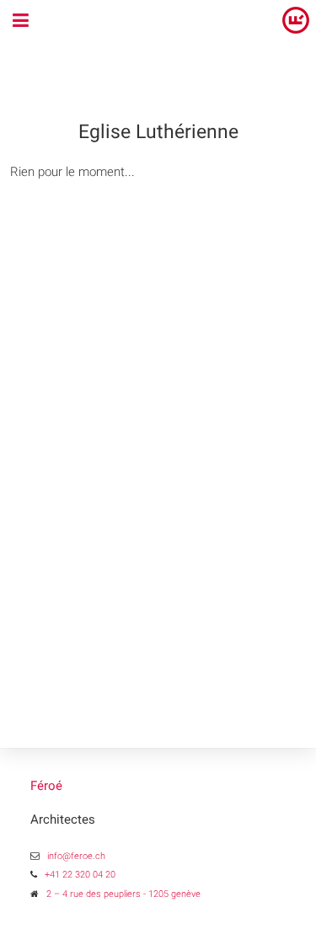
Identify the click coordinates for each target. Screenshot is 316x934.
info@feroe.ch (76, 856)
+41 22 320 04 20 (80, 874)
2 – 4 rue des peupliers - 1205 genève (123, 894)
